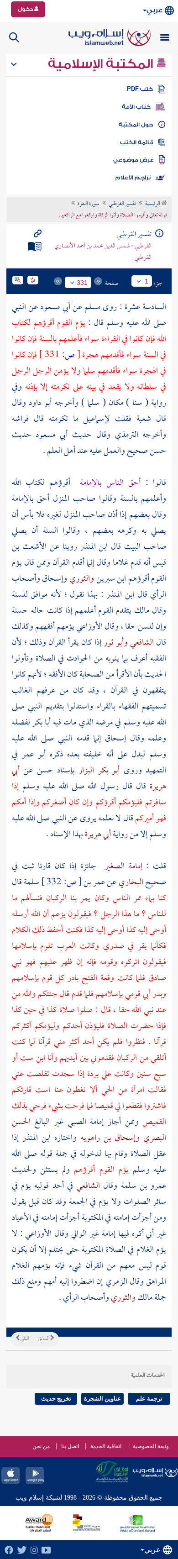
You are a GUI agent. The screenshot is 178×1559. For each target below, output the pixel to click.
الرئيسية (153, 204)
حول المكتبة (136, 124)
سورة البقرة (88, 204)
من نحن (41, 1446)
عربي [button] (154, 10)
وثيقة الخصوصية (151, 1446)
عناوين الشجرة (102, 1398)
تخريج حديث (56, 1398)
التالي (24, 1338)
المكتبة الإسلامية (102, 64)
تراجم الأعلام (133, 177)
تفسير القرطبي (122, 204)
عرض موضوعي (133, 160)
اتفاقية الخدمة (105, 1446)
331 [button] (82, 282)
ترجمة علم (149, 1398)
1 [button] (146, 281)
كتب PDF (140, 89)
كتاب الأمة (136, 107)
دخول (26, 9)
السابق (44, 1338)
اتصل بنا (70, 1446)
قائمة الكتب (136, 142)
